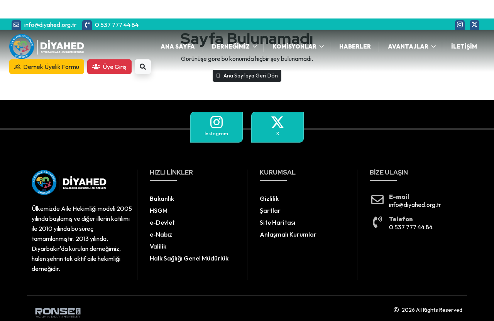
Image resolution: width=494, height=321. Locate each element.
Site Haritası (277, 222)
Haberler (355, 46)
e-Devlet (162, 222)
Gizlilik (269, 198)
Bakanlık (162, 198)
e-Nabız (161, 234)
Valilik (158, 246)
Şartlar (270, 210)
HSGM (158, 210)
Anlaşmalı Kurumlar (288, 234)
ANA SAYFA (178, 46)
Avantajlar (408, 46)
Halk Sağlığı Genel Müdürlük (189, 258)
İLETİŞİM (464, 46)
